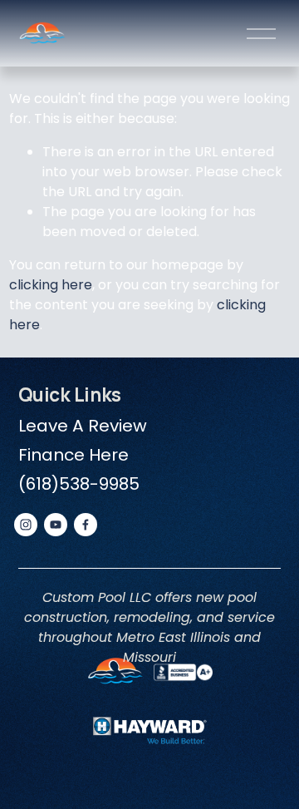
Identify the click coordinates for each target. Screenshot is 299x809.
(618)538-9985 (79, 484)
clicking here (50, 284)
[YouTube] (55, 524)
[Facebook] (85, 524)
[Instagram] (25, 524)
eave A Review (86, 425)
